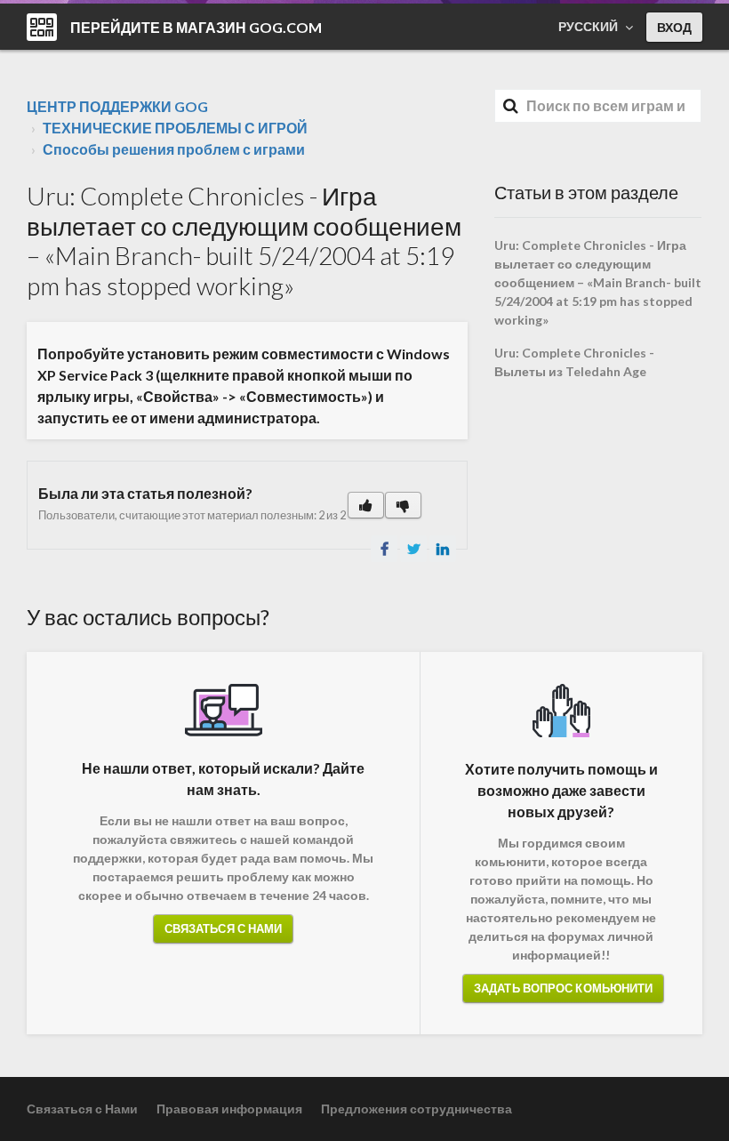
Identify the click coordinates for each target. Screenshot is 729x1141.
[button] (365, 505)
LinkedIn (442, 548)
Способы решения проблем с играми (174, 149)
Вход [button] (674, 27)
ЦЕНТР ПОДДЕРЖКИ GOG (117, 106)
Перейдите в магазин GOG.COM (196, 27)
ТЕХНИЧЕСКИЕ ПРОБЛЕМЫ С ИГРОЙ (175, 127)
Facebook (384, 548)
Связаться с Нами (223, 928)
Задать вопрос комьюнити (563, 988)
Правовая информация (229, 1108)
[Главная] (42, 27)
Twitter (413, 548)
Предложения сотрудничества (416, 1108)
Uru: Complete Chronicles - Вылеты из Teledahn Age (574, 362)
